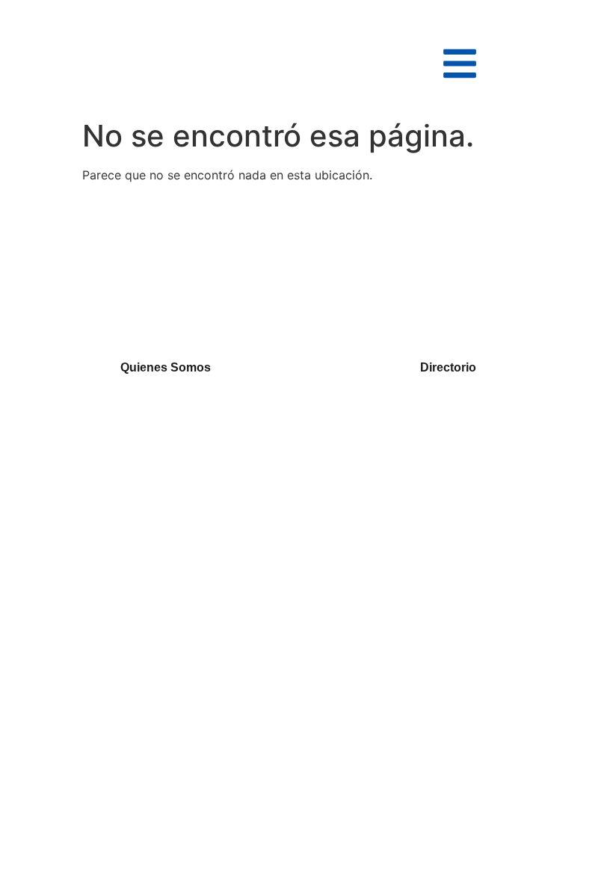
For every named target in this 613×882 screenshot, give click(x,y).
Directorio (448, 367)
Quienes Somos (165, 367)
